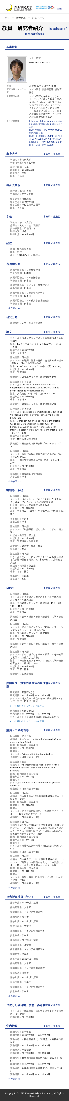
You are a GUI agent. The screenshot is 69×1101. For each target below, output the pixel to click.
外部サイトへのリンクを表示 (29, 706)
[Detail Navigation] (59, 7)
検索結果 (21, 17)
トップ (5, 17)
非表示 (56, 154)
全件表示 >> (14, 308)
